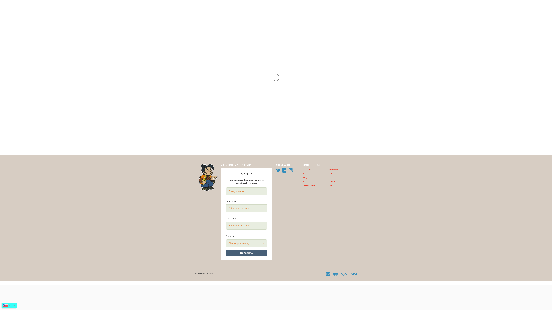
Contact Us (307, 182)
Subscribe (246, 253)
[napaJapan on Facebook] (284, 170)
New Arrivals (334, 178)
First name (231, 201)
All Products (333, 169)
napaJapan (213, 273)
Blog (305, 178)
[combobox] (246, 243)
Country (230, 236)
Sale (330, 185)
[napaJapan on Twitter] (278, 170)
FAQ (305, 174)
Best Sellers (333, 182)
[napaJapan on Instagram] (291, 170)
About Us (306, 169)
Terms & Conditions (310, 185)
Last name (231, 218)
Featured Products (335, 174)
